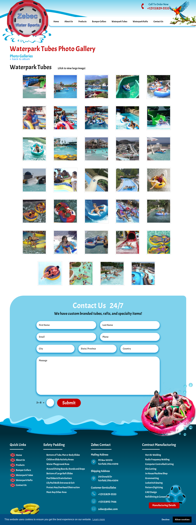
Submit (69, 424)
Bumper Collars (99, 21)
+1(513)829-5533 (158, 8)
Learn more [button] (98, 519)
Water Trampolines (25, 70)
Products (82, 21)
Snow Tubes (141, 66)
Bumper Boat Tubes (25, 61)
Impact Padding (63, 66)
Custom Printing (143, 61)
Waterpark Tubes (119, 21)
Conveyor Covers (104, 61)
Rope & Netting (102, 66)
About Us (68, 21)
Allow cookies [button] (182, 519)
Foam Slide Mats (23, 66)
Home (56, 21)
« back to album (20, 80)
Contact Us (158, 21)
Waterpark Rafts (140, 21)
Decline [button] (166, 519)
